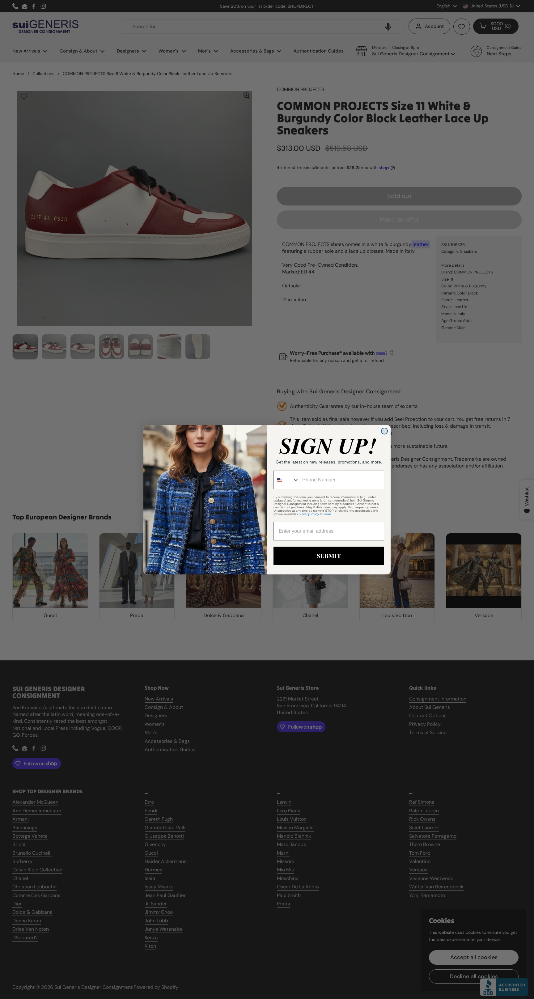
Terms (327, 514)
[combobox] (286, 480)
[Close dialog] (384, 431)
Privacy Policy (309, 514)
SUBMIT (329, 555)
